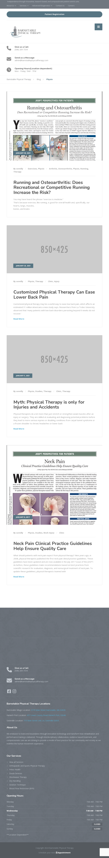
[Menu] (98, 26)
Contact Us (60, 5)
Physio (41, 168)
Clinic (50, 281)
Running (84, 168)
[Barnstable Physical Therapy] (26, 31)
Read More (18, 318)
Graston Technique (17, 784)
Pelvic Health (14, 769)
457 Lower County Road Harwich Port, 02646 (46, 715)
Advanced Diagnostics (41, 5)
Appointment (64, 852)
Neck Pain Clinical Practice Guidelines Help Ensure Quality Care (52, 546)
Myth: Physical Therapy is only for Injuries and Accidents (48, 404)
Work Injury (48, 532)
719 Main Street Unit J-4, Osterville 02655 (41, 720)
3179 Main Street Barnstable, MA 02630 (48, 710)
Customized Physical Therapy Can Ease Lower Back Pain (54, 294)
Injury (56, 281)
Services (23, 5)
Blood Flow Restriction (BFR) (21, 788)
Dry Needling (14, 781)
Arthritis (53, 168)
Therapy (17, 171)
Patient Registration (54, 14)
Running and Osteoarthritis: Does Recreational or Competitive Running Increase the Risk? (51, 187)
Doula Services (15, 773)
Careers (71, 5)
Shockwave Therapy (18, 777)
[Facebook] (9, 692)
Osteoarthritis (65, 168)
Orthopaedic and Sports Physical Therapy (27, 766)
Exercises (32, 168)
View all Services (16, 762)
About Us (10, 5)
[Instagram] (14, 692)
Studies (38, 391)
